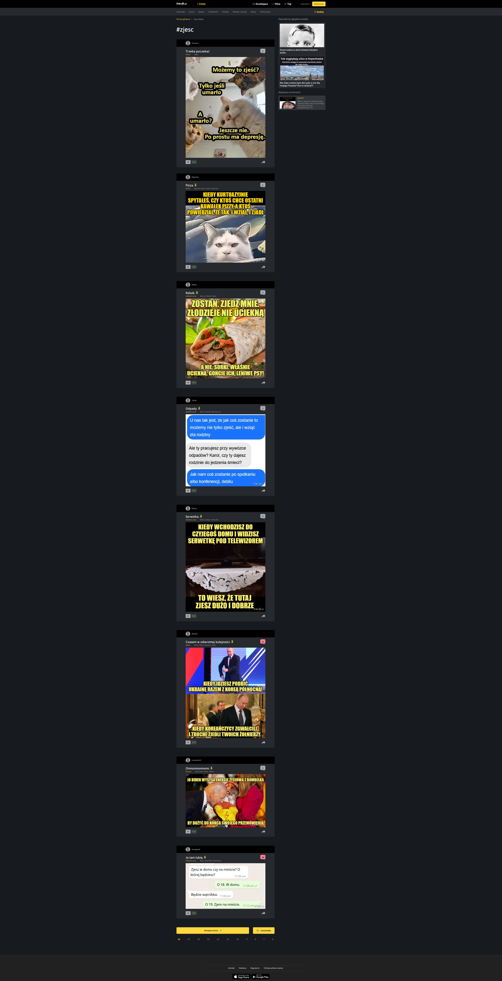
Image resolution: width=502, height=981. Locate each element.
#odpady (208, 412)
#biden (211, 771)
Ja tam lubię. (195, 857)
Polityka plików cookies (273, 968)
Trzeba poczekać (198, 51)
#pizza (203, 188)
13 (208, 939)
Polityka (225, 12)
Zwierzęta (180, 12)
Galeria (201, 12)
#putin (202, 645)
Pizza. (190, 185)
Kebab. (191, 293)
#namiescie (217, 861)
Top (289, 3)
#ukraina (208, 645)
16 (179, 939)
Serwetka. (193, 516)
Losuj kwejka (266, 930)
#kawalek (215, 188)
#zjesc (196, 54)
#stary (201, 771)
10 (237, 939)
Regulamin (255, 968)
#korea (196, 645)
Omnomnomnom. (198, 768)
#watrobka (208, 861)
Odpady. (192, 408)
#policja (203, 296)
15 (189, 939)
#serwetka (214, 520)
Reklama (242, 968)
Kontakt (231, 968)
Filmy (277, 3)
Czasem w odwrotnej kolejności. (208, 642)
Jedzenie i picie (191, 296)
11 (228, 939)
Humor (191, 12)
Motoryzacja (265, 12)
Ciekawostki (213, 12)
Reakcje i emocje (240, 12)
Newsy (253, 12)
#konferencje (216, 412)
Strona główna (183, 19)
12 (218, 939)
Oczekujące (262, 3)
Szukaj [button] (320, 11)
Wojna (188, 645)
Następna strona (211, 930)
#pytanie (197, 188)
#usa (197, 771)
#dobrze (203, 520)
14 (198, 939)
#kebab (209, 296)
